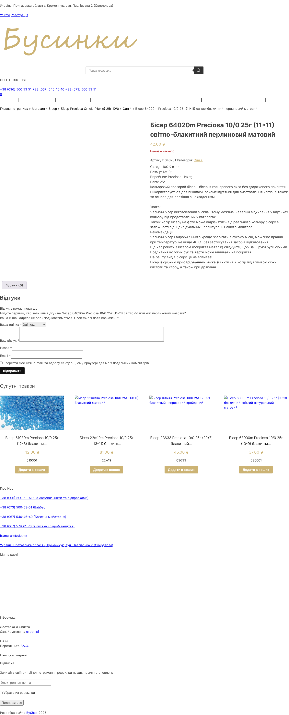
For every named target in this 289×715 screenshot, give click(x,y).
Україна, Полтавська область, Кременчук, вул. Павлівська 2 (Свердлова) (56, 545)
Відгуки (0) (14, 285)
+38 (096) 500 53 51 (15, 89)
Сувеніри (255, 99)
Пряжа (10, 99)
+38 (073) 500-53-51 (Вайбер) (23, 507)
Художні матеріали (109, 99)
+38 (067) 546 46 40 (48, 89)
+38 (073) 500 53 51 (81, 89)
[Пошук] (198, 70)
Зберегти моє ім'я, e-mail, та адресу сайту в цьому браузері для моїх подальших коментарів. (77, 363)
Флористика (188, 99)
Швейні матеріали (73, 99)
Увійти (5, 15)
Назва (6, 348)
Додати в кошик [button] (31, 470)
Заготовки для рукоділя (151, 99)
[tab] (14, 285)
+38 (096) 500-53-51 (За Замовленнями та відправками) (44, 498)
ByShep (32, 713)
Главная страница (14, 109)
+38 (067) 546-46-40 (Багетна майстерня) (33, 517)
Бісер (26, 99)
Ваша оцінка (11, 325)
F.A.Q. (24, 646)
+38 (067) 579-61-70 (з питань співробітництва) (37, 526)
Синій (127, 109)
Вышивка (45, 99)
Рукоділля (232, 99)
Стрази (211, 99)
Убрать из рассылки (19, 693)
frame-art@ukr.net (13, 536)
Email (5, 356)
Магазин (38, 109)
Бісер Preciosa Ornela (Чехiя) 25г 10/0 (90, 109)
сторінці (32, 632)
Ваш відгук (9, 340)
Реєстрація (19, 15)
